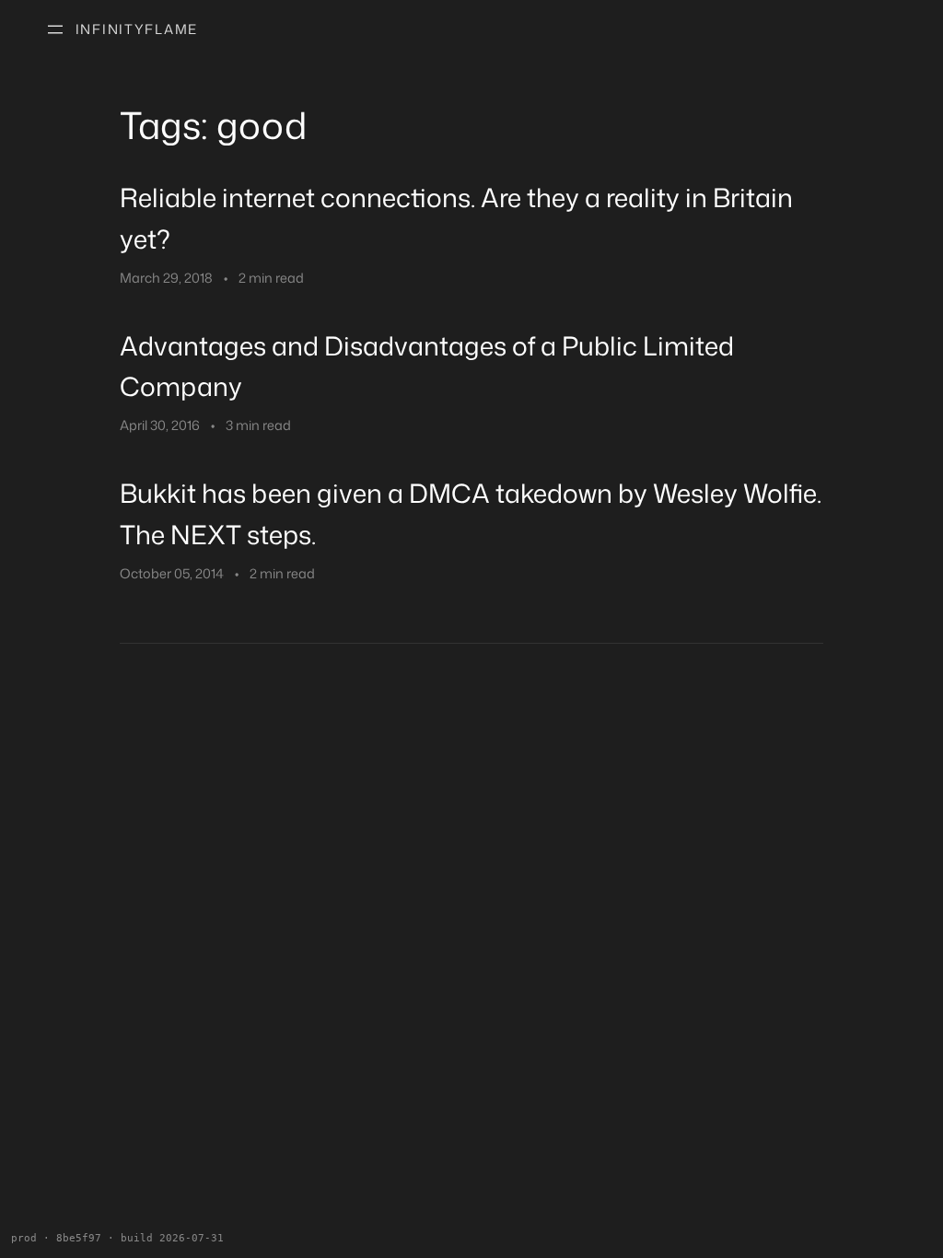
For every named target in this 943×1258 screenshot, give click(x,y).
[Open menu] (55, 29)
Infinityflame (137, 29)
